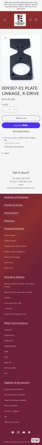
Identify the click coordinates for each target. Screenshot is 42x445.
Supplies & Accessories (13, 389)
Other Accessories (11, 422)
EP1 (6, 373)
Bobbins (7, 298)
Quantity (5, 104)
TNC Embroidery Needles (14, 395)
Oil (5, 416)
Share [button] (7, 153)
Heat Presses (11, 212)
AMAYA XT (8, 341)
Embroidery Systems (17, 442)
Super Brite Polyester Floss (15, 314)
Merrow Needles (11, 406)
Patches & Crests (13, 205)
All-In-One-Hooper (12, 257)
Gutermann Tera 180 (12, 303)
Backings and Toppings (16, 197)
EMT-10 (7, 362)
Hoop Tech (8, 268)
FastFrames (9, 262)
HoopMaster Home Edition (15, 246)
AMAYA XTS (9, 335)
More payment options (21, 131)
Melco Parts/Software (16, 323)
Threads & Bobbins (14, 277)
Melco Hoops (9, 235)
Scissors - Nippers (11, 411)
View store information (13, 146)
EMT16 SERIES (10, 368)
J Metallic (8, 308)
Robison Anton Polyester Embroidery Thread (19, 285)
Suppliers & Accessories (17, 382)
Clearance (9, 220)
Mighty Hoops (10, 241)
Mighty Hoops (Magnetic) (14, 252)
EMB (6, 351)
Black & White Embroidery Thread (18, 292)
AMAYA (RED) (10, 346)
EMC (6, 357)
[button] (5, 20)
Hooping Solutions (14, 228)
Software (8, 330)
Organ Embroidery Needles (15, 400)
